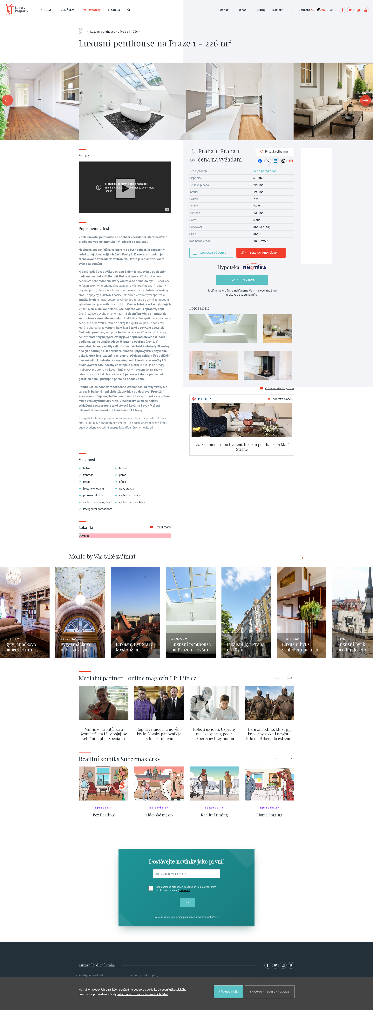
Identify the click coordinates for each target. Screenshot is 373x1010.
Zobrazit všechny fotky (279, 388)
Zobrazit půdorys (213, 252)
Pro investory (91, 9)
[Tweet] (267, 161)
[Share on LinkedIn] (275, 161)
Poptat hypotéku (242, 279)
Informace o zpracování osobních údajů (143, 994)
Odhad (224, 9)
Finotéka (114, 9)
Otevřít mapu (163, 527)
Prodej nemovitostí (91, 975)
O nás (243, 9)
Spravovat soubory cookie (269, 991)
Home (82, 29)
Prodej (45, 9)
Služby (261, 9)
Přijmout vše (228, 991)
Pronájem (66, 9)
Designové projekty (146, 975)
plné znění (184, 890)
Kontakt (277, 9)
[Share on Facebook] (260, 161)
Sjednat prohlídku (263, 252)
